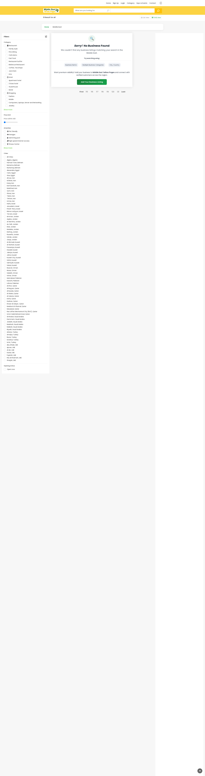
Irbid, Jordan (11, 227)
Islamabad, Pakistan (14, 278)
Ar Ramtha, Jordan (14, 222)
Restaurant (12, 46)
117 (97, 92)
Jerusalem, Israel (13, 206)
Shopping (12, 93)
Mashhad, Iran (12, 188)
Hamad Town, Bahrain (15, 163)
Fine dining (13, 52)
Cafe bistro (13, 55)
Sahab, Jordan (12, 237)
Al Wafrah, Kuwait (13, 245)
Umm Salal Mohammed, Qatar (18, 314)
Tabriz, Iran (11, 196)
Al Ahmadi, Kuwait (13, 242)
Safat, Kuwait (12, 260)
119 (108, 92)
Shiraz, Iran (11, 193)
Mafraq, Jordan (12, 232)
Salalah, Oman (12, 273)
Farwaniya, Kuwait (13, 247)
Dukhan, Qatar (12, 301)
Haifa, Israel (11, 204)
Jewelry (11, 106)
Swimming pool (14, 138)
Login (123, 3)
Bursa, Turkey (12, 337)
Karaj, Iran (10, 183)
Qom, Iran (10, 191)
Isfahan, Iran (11, 181)
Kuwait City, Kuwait (14, 258)
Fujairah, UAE (11, 355)
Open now (11, 369)
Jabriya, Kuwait (12, 252)
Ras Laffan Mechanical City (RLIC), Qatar (22, 311)
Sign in (160, 3)
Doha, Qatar (11, 299)
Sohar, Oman (12, 275)
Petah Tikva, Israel (13, 209)
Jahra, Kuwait (12, 255)
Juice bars (12, 71)
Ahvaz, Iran (11, 178)
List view (146, 17)
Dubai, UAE (11, 353)
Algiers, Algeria (12, 160)
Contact (152, 3)
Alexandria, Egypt (13, 170)
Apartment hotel (15, 80)
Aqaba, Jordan (12, 219)
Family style (13, 49)
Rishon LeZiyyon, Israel (15, 211)
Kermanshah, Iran (13, 186)
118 (102, 92)
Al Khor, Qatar (12, 286)
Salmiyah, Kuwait (13, 263)
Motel (11, 90)
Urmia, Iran (11, 201)
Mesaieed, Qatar (13, 309)
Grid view (157, 17)
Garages (12, 135)
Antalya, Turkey (12, 335)
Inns (10, 74)
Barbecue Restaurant (17, 65)
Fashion (11, 96)
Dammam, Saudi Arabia (16, 319)
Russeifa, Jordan (13, 234)
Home (108, 3)
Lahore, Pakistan (13, 283)
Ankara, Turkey (12, 332)
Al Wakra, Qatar (12, 293)
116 (92, 92)
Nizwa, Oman (12, 270)
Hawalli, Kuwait (12, 250)
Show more (8, 110)
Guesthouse (13, 87)
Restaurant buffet (15, 61)
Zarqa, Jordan (12, 240)
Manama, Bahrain (13, 165)
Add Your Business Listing (92, 82)
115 (87, 92)
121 (118, 92)
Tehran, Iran (11, 198)
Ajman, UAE (11, 347)
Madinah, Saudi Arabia (15, 324)
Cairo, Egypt (11, 173)
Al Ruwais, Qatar (13, 291)
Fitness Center (13, 144)
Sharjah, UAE (11, 360)
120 (113, 92)
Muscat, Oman (12, 268)
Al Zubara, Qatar (13, 296)
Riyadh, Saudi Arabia (14, 329)
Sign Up (116, 3)
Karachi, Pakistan (13, 281)
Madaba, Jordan (13, 229)
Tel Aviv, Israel (12, 214)
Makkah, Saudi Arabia (14, 327)
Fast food (12, 58)
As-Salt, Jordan (12, 224)
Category (130, 3)
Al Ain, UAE (10, 350)
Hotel (10, 77)
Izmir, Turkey (11, 342)
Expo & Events (142, 3)
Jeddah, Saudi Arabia (14, 322)
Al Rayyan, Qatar (13, 288)
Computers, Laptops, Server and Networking (25, 103)
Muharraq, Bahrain (13, 168)
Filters (6, 36)
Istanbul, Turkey (12, 340)
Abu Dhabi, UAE (12, 345)
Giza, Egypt (11, 175)
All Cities (10, 157)
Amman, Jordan (13, 216)
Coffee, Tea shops (16, 68)
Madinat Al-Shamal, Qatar (16, 306)
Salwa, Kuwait (12, 265)
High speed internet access (19, 141)
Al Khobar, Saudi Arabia (15, 317)
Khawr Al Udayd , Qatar (15, 304)
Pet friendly (13, 131)
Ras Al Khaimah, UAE (14, 358)
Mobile (11, 99)
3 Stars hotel (13, 84)
